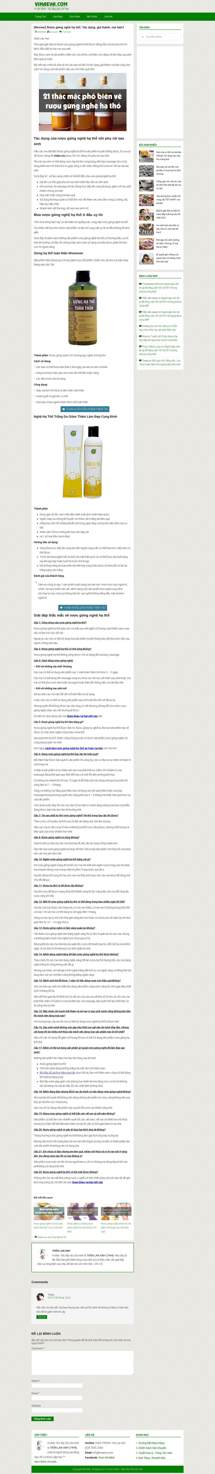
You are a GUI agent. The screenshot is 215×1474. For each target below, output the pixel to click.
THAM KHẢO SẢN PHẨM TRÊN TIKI (87, 409)
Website (36, 1405)
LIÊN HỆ (98, 1263)
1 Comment (66, 32)
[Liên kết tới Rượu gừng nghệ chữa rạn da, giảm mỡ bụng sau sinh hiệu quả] (116, 1204)
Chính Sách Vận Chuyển (152, 1447)
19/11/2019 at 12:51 (59, 1297)
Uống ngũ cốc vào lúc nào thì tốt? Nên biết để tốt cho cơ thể (168, 185)
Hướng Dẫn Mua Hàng (151, 1442)
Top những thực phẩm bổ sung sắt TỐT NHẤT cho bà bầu (168, 199)
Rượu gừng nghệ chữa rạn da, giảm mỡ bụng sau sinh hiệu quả (116, 1227)
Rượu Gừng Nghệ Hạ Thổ (57, 1237)
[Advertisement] (160, 92)
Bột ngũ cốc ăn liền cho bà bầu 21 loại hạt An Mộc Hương (168, 170)
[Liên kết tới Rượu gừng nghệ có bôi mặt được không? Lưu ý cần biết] (49, 1204)
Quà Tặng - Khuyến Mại (151, 1457)
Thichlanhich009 (150, 283)
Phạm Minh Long (151, 346)
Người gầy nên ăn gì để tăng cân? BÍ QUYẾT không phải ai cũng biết (159, 287)
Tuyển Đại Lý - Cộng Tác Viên (155, 1452)
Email (35, 1393)
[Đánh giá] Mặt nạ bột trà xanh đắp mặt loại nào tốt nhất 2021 (168, 214)
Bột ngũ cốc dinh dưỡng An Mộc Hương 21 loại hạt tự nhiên (167, 243)
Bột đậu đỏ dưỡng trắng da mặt (57, 1072)
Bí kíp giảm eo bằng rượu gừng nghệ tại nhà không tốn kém (81, 1227)
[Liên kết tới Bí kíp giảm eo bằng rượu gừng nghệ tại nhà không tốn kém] (82, 1204)
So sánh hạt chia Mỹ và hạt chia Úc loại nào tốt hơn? (167, 229)
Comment (37, 1348)
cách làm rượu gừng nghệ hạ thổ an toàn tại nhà (74, 748)
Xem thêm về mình (45, 1461)
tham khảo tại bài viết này (82, 716)
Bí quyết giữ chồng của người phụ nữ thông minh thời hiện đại (168, 258)
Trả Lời (42, 1317)
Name (35, 1380)
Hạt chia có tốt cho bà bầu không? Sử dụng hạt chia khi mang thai (168, 155)
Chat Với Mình (106, 1457)
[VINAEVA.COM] (51, 10)
